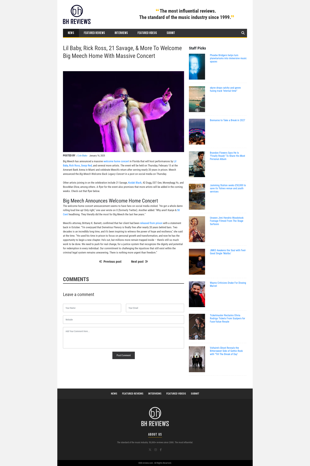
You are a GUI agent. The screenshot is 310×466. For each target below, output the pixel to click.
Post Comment (124, 355)
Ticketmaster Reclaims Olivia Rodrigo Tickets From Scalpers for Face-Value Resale (227, 318)
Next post (137, 261)
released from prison (151, 223)
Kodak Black (135, 182)
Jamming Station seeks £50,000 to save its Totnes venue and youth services (228, 188)
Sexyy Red (86, 165)
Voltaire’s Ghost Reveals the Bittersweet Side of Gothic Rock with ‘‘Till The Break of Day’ (226, 351)
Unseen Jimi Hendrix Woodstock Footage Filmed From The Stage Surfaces (226, 220)
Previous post (112, 261)
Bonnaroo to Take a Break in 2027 (227, 120)
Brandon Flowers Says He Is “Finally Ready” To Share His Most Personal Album (227, 155)
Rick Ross (74, 165)
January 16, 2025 (97, 155)
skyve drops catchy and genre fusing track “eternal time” (225, 89)
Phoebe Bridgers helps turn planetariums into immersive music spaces (228, 58)
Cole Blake (82, 155)
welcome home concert (116, 161)
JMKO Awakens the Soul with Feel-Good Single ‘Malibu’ (228, 252)
